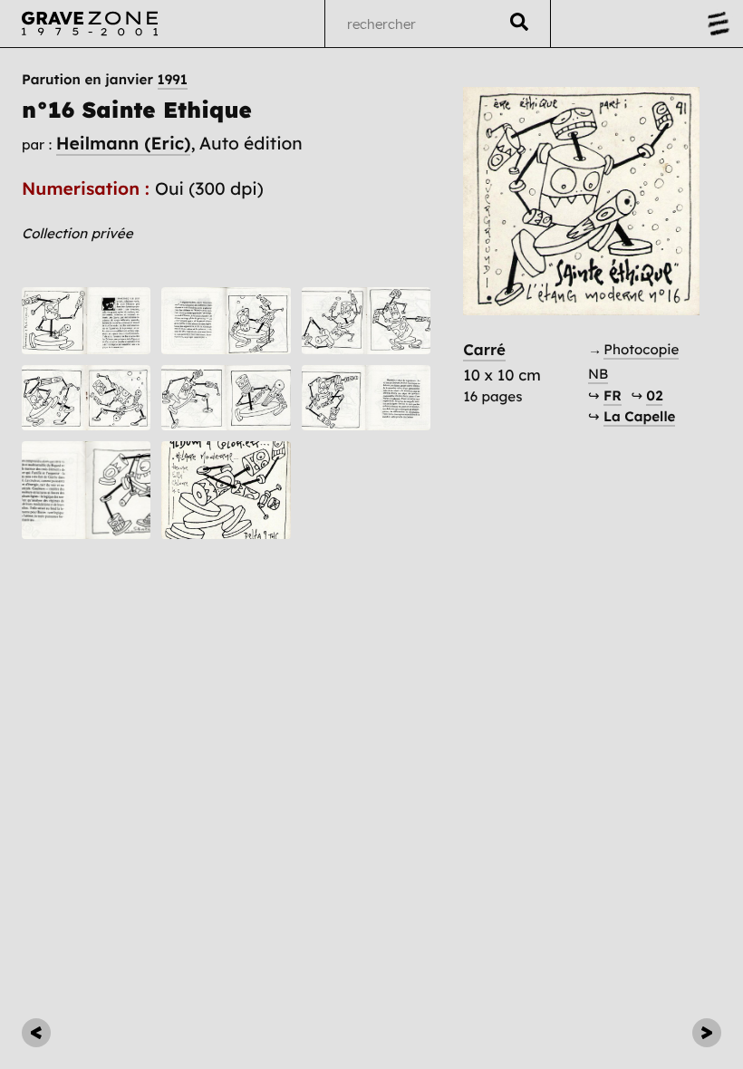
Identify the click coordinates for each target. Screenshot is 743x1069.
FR (612, 395)
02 (654, 395)
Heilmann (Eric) (123, 143)
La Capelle (639, 416)
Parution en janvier (105, 79)
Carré (484, 350)
